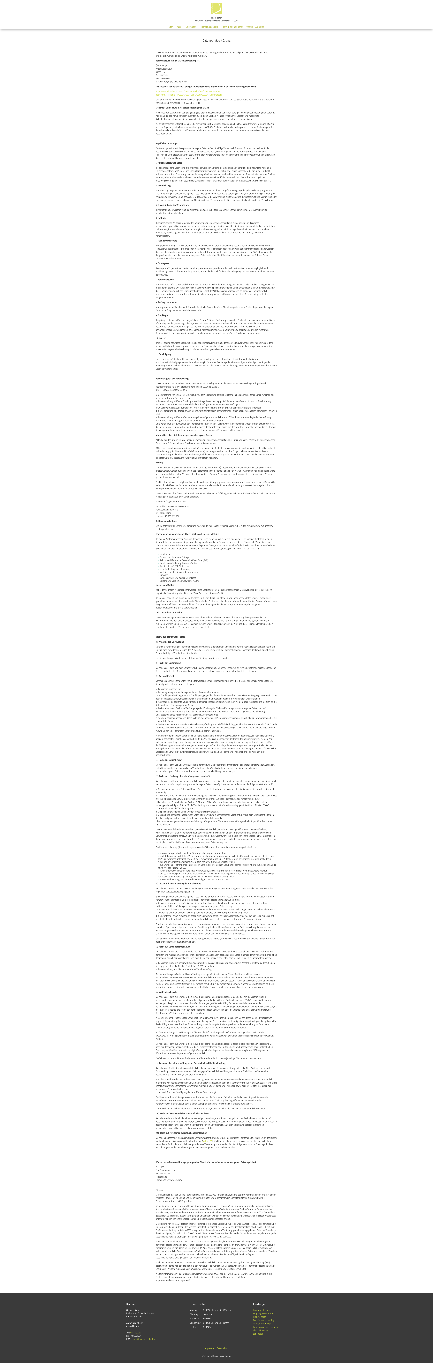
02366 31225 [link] (135, 1332)
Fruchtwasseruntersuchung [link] (265, 1327)
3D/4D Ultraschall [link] (261, 1331)
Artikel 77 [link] (207, 1141)
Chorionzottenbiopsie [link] (263, 1324)
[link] (216, 8)
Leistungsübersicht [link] (262, 1310)
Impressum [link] (210, 1348)
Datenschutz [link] (222, 1348)
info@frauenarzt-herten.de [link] (145, 1339)
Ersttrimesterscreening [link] (263, 1320)
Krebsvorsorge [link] (259, 1317)
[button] (179, 27)
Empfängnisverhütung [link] (263, 1314)
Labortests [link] (258, 1334)
